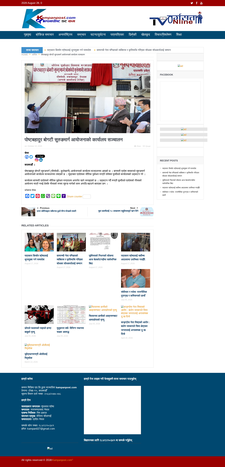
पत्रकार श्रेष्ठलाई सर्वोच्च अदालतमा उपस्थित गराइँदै (181, 187)
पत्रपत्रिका (117, 34)
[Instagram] (36, 160)
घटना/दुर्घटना (98, 34)
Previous (44, 208)
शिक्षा (179, 34)
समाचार (81, 34)
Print (139, 146)
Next (132, 208)
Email (148, 146)
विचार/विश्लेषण (163, 34)
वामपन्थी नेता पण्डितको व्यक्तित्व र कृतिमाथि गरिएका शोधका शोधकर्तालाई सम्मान (134, 50)
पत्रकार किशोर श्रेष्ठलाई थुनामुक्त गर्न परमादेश (69, 50)
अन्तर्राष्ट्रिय (65, 34)
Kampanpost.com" (62, 460)
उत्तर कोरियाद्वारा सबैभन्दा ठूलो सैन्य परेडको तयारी (56, 211)
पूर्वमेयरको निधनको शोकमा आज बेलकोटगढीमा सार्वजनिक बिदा (102, 259)
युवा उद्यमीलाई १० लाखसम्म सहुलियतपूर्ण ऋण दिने (118, 211)
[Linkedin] (41, 160)
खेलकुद (145, 34)
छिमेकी (133, 34)
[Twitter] (31, 157)
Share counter (74, 196)
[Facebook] (27, 157)
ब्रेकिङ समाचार (45, 34)
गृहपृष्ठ (27, 34)
